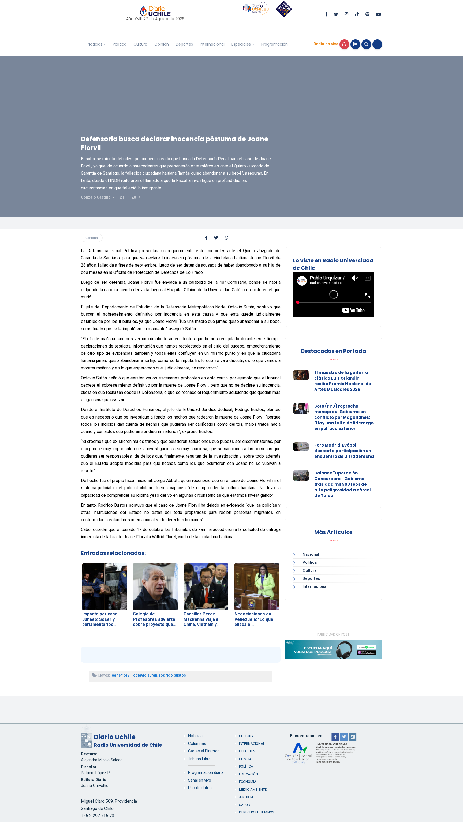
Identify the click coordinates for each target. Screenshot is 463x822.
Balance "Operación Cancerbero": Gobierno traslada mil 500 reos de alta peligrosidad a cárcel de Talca (342, 484)
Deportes (184, 44)
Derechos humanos (256, 812)
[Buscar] (366, 44)
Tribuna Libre (199, 758)
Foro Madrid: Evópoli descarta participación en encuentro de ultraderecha (344, 450)
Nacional (92, 238)
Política (119, 44)
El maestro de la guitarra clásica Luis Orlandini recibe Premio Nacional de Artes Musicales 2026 (342, 381)
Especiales (241, 44)
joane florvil (121, 675)
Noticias (95, 44)
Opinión (161, 44)
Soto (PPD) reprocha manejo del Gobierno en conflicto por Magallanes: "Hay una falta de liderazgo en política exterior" (344, 417)
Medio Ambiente (253, 789)
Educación (248, 774)
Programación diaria (205, 772)
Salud (244, 805)
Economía (247, 782)
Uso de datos (200, 787)
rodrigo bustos (172, 675)
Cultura (140, 44)
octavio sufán (145, 675)
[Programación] (355, 44)
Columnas (197, 743)
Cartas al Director (203, 751)
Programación (274, 44)
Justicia (246, 797)
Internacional (212, 44)
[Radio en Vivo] (344, 44)
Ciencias (246, 759)
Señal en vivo (199, 780)
